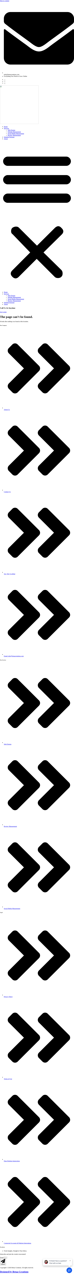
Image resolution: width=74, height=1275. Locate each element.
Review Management (14, 135)
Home (6, 126)
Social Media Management (16, 133)
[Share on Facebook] (4, 83)
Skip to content (4, 1)
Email (2, 1257)
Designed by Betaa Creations (14, 1271)
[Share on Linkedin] (4, 81)
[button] (37, 215)
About (6, 139)
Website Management (14, 132)
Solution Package (9, 137)
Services (6, 128)
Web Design (11, 130)
